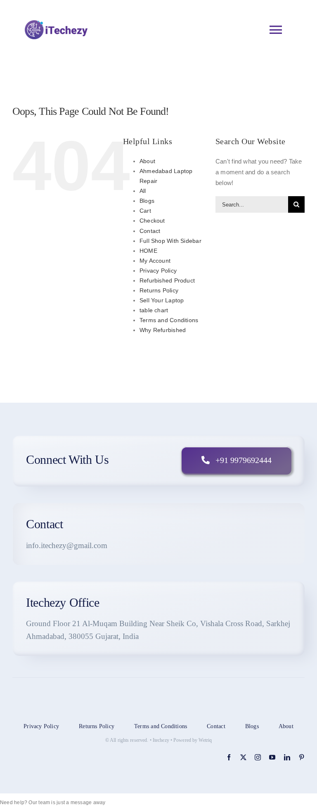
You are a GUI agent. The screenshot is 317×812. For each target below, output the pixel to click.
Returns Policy (159, 290)
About (147, 161)
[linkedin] (287, 757)
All (143, 191)
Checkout (152, 220)
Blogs (147, 200)
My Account (155, 260)
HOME (148, 250)
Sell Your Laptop (162, 300)
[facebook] (229, 757)
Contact (150, 231)
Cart (145, 210)
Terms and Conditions (169, 320)
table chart (154, 310)
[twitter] (243, 757)
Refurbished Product (167, 280)
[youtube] (272, 757)
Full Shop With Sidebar (170, 240)
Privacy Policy (158, 270)
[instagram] (258, 757)
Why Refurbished (163, 330)
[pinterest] (301, 757)
